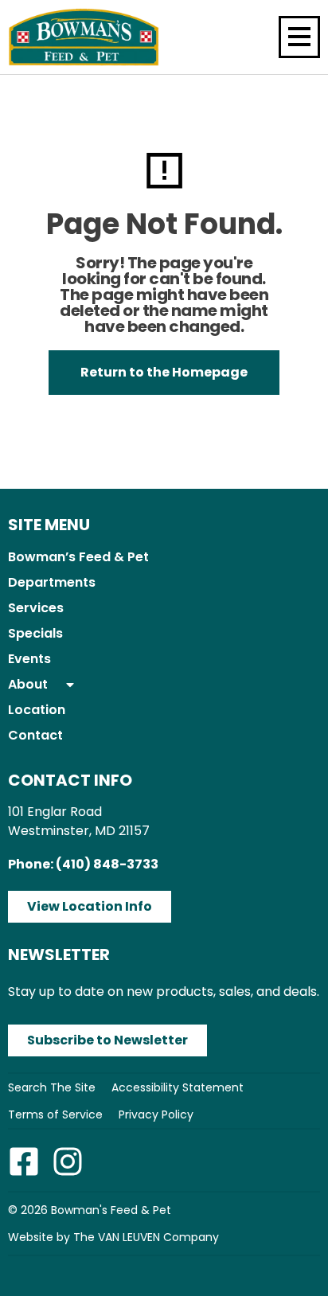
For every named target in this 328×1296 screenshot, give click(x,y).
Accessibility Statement (177, 1087)
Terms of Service (55, 1114)
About (28, 684)
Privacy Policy (156, 1114)
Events (29, 659)
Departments (52, 582)
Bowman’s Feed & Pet (78, 557)
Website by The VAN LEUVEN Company (113, 1237)
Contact (35, 735)
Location (36, 710)
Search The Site (52, 1087)
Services (36, 608)
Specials (35, 633)
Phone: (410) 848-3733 (83, 864)
